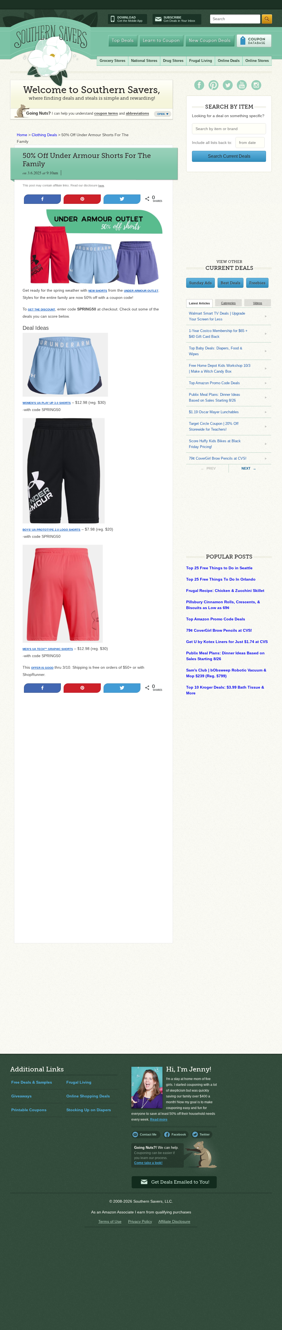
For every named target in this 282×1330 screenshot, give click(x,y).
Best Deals (230, 283)
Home (22, 135)
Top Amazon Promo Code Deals (214, 383)
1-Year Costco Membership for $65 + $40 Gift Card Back (218, 334)
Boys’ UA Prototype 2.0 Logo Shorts (51, 529)
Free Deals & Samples (31, 1082)
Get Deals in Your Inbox (179, 19)
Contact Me (148, 1134)
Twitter (205, 1134)
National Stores (144, 61)
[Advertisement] (93, 756)
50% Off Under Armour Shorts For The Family (87, 160)
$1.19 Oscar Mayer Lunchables (214, 412)
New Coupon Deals (210, 40)
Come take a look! (148, 1163)
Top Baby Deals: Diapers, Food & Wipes (215, 351)
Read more (158, 1119)
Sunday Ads (200, 283)
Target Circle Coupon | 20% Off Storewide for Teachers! (213, 426)
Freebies (257, 283)
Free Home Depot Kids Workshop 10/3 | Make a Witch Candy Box (219, 368)
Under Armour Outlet (141, 290)
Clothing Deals (44, 135)
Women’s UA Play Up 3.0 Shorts (47, 402)
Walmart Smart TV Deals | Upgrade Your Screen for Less (217, 316)
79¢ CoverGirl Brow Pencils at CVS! (217, 458)
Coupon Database (254, 40)
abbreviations (137, 113)
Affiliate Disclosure (174, 1221)
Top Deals (123, 40)
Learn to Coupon (161, 40)
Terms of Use (109, 1221)
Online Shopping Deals (88, 1096)
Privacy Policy (140, 1221)
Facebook (179, 1134)
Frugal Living (200, 61)
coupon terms (106, 113)
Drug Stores (173, 61)
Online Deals (229, 61)
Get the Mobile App (129, 19)
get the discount (41, 309)
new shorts (97, 290)
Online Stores (257, 61)
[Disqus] (93, 864)
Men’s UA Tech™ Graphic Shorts (48, 648)
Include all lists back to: (213, 142)
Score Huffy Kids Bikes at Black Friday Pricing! (215, 444)
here (101, 185)
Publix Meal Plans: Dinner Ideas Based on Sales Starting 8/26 (214, 397)
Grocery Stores (112, 61)
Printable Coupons (29, 1110)
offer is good (42, 667)
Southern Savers (50, 55)
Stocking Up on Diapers (88, 1110)
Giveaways (21, 1096)
